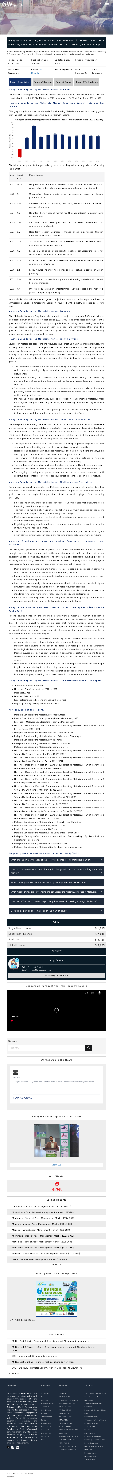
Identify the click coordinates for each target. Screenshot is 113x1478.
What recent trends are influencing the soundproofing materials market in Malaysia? (54, 892)
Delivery (45, 1413)
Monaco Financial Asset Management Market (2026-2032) (41, 1230)
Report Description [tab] (20, 82)
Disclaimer (46, 1423)
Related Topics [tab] (64, 82)
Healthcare (89, 1430)
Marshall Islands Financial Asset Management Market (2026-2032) (46, 1254)
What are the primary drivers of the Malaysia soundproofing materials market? (51, 860)
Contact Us (46, 1427)
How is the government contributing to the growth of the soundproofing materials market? (56, 871)
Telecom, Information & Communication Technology (95, 1423)
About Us (45, 1394)
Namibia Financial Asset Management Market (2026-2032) (41, 1206)
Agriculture (89, 1460)
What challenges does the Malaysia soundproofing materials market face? (48, 882)
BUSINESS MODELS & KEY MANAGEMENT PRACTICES (68, 1440)
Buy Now (57, 951)
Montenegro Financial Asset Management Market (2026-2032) (43, 1218)
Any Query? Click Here (56, 975)
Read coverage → (24, 1097)
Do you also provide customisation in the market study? (39, 911)
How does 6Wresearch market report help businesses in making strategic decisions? (54, 901)
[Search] (101, 4)
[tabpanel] (56, 1186)
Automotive (89, 1433)
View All (56, 1165)
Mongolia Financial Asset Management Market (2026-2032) (42, 1224)
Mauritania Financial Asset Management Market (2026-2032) (43, 1248)
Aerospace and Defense (95, 1394)
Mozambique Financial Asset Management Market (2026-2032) (43, 1212)
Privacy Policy (47, 1403)
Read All (14, 1373)
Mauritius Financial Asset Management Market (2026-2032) (42, 1242)
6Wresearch (18, 1474)
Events (44, 1397)
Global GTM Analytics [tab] (87, 82)
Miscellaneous (91, 1456)
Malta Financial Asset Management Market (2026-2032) (40, 1259)
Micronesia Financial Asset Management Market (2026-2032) (43, 1236)
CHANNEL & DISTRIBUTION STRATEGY (65, 1417)
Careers (44, 1400)
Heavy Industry (91, 1417)
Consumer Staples (92, 1436)
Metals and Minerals (93, 1446)
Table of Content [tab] (43, 82)
